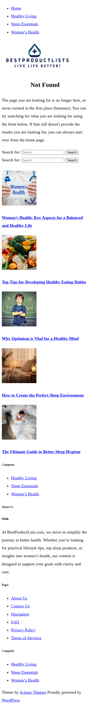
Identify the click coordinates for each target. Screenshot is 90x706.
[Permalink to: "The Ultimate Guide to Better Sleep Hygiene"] (19, 438)
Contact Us (20, 606)
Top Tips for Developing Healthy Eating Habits (44, 282)
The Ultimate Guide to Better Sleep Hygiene (41, 451)
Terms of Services (26, 638)
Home (16, 8)
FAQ (15, 622)
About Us (19, 598)
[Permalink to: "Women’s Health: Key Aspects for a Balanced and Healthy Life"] (19, 204)
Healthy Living (23, 16)
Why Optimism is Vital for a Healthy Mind (40, 338)
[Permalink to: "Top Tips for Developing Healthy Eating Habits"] (19, 268)
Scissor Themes (33, 692)
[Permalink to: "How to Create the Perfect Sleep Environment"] (19, 381)
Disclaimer (20, 614)
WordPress (11, 700)
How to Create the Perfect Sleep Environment (43, 395)
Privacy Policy (23, 630)
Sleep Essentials (24, 24)
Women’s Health (25, 32)
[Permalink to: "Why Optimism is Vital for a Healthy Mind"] (19, 325)
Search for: (11, 152)
